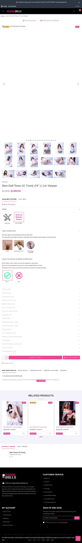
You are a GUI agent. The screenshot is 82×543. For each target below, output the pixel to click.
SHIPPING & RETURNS (51, 371)
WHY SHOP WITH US (9, 371)
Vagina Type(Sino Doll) (9, 231)
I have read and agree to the (56, 522)
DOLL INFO (22, 199)
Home (2, 16)
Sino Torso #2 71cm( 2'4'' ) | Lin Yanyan (18, 452)
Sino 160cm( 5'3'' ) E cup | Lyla (38, 427)
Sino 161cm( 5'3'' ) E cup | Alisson (12, 427)
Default (4, 209)
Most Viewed (22, 447)
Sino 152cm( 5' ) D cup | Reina (64, 427)
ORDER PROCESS (36, 371)
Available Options (9, 199)
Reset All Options (10, 204)
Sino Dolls (4, 182)
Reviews (63, 371)
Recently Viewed (8, 447)
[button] (4, 84)
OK (78, 538)
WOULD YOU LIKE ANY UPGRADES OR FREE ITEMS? (17, 259)
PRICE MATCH (23, 371)
